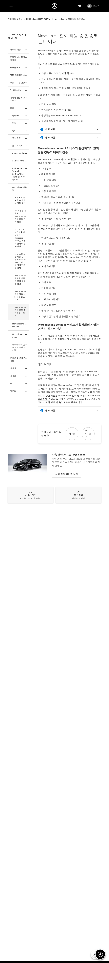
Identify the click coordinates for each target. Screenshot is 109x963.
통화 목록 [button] (16, 138)
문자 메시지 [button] (17, 145)
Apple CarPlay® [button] (19, 153)
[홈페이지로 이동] (54, 6)
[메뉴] (11, 6)
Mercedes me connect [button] (18, 325)
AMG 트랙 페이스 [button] (17, 75)
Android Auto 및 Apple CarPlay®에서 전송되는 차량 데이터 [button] (18, 174)
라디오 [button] (13, 376)
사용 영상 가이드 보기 (66, 474)
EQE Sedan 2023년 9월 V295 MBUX (38, 19)
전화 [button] (12, 108)
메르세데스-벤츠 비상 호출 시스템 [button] (19, 347)
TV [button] (11, 383)
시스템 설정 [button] (15, 67)
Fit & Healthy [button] (15, 90)
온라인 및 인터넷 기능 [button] (17, 359)
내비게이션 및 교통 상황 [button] (17, 99)
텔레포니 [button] (16, 115)
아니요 (86, 434)
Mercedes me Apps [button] (18, 335)
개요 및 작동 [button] (15, 49)
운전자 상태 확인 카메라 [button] (17, 58)
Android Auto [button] (18, 160)
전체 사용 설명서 (15, 19)
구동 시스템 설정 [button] (17, 82)
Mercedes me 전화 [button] (19, 188)
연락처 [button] (15, 130)
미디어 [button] (13, 368)
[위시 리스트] (79, 6)
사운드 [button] (13, 391)
